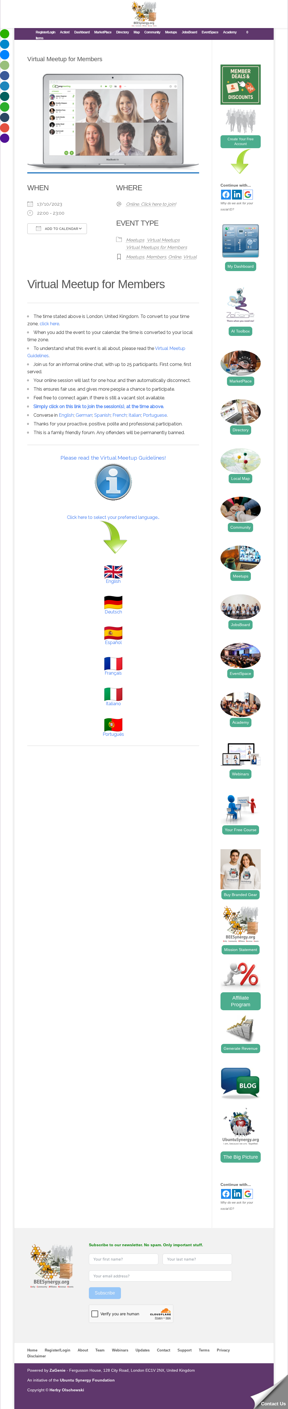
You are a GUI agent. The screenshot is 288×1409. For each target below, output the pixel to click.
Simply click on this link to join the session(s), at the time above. (98, 406)
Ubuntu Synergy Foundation (87, 1380)
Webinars (240, 774)
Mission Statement (240, 949)
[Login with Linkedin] (237, 195)
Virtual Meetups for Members (156, 247)
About (83, 1350)
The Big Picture (240, 1157)
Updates (143, 1350)
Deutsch (113, 612)
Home (32, 1350)
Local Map (240, 478)
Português (113, 734)
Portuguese (155, 415)
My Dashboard (241, 266)
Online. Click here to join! (151, 204)
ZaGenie (58, 1370)
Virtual (190, 257)
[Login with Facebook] (226, 195)
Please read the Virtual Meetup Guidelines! (113, 458)
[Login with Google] (248, 195)
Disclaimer (36, 1356)
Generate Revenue (241, 1048)
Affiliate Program (240, 1001)
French (119, 415)
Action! (64, 32)
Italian (135, 415)
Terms (204, 1350)
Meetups (171, 32)
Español (113, 642)
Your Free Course (240, 830)
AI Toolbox (240, 331)
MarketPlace (102, 32)
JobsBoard (189, 32)
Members (156, 257)
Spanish (102, 415)
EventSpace (210, 32)
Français (113, 673)
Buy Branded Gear (240, 894)
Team (100, 1350)
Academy (230, 32)
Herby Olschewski (67, 1390)
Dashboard (81, 32)
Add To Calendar (61, 229)
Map (137, 32)
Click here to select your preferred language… (113, 517)
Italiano (113, 703)
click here (49, 323)
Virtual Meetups (163, 240)
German (84, 415)
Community (152, 32)
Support (184, 1350)
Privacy (223, 1350)
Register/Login (45, 32)
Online (174, 257)
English (66, 415)
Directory (122, 32)
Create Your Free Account (241, 141)
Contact (163, 1350)
